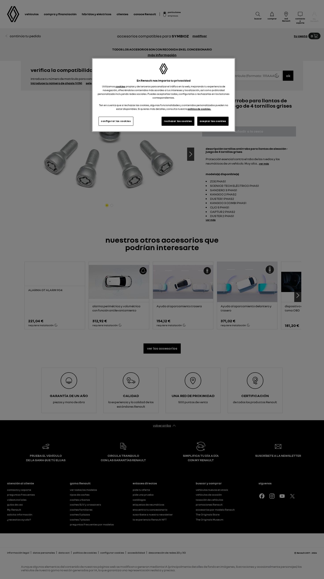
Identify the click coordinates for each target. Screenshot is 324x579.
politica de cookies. (199, 109)
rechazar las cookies (178, 121)
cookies (120, 86)
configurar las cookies (116, 121)
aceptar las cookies (213, 121)
